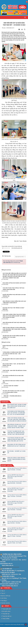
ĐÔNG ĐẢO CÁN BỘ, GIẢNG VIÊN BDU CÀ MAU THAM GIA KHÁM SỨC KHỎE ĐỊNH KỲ (16, 459)
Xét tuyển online (6, 611)
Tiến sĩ (3, 591)
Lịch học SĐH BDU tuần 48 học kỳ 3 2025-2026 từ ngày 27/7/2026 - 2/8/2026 (15, 529)
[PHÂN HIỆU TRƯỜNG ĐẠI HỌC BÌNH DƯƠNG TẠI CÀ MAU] (14, 6)
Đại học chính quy (5, 595)
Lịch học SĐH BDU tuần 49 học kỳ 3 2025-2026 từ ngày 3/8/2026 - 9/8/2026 (15, 516)
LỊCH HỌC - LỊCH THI (6, 465)
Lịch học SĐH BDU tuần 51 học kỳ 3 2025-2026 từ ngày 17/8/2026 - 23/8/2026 (15, 490)
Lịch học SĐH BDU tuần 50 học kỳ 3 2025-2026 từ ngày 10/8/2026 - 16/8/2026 (15, 503)
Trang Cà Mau (5, 618)
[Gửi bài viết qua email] (19, 29)
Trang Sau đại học (7, 616)
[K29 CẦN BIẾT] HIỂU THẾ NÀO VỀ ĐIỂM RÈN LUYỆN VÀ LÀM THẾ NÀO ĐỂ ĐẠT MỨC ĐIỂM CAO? (16, 406)
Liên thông (4, 598)
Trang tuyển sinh (6, 609)
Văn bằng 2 (4, 600)
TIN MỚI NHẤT (5, 401)
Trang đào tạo (5, 613)
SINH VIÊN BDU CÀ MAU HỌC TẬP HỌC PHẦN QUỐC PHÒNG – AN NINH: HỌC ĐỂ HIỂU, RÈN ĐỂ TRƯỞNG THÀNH (16, 426)
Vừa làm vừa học (5, 603)
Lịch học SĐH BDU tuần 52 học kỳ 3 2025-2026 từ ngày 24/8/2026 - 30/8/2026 (15, 476)
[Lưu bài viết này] (25, 29)
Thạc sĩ (3, 593)
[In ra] (22, 29)
